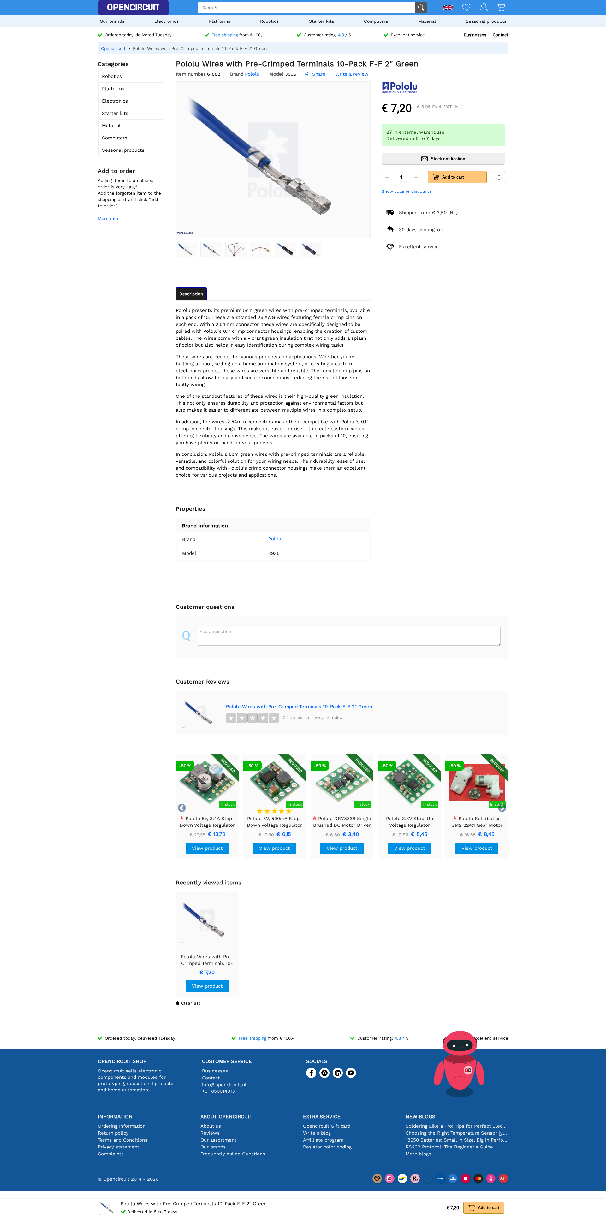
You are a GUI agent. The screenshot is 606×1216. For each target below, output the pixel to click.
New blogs (420, 1116)
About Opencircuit (226, 1116)
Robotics (269, 21)
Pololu (275, 539)
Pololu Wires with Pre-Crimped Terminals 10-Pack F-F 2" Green (299, 706)
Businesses (475, 34)
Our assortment (218, 1140)
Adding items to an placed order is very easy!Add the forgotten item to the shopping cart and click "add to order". (129, 193)
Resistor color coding (327, 1147)
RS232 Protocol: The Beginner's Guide (449, 1147)
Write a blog (317, 1133)
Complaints (111, 1154)
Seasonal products (486, 21)
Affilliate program (323, 1140)
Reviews (210, 1133)
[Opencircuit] (133, 7)
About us (210, 1126)
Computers (376, 21)
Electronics (166, 21)
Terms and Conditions (122, 1140)
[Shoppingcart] (496, 8)
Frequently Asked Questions (232, 1154)
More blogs (418, 1154)
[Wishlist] (461, 8)
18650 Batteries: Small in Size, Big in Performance (457, 1140)
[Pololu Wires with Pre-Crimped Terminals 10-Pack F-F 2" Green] (186, 249)
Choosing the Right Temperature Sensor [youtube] (457, 1133)
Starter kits (321, 21)
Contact (500, 34)
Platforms (219, 21)
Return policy (113, 1133)
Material (427, 21)
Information (115, 1116)
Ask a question (215, 631)
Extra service (322, 1116)
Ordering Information (122, 1126)
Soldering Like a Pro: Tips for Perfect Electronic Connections (457, 1126)
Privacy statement (118, 1147)
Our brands (112, 21)
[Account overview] (479, 8)
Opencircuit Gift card (326, 1126)
